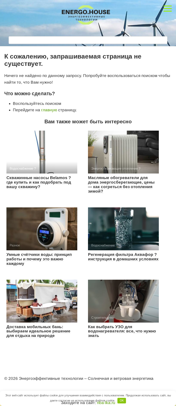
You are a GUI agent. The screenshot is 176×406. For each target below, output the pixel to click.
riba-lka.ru (106, 402)
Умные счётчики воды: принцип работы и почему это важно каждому (39, 259)
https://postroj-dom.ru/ (22, 386)
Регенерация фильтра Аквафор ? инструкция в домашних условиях (123, 256)
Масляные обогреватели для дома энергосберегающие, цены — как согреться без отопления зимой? (121, 184)
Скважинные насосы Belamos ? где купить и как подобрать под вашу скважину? (38, 182)
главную (49, 110)
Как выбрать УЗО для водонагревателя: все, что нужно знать (122, 331)
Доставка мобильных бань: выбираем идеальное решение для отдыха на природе (38, 331)
